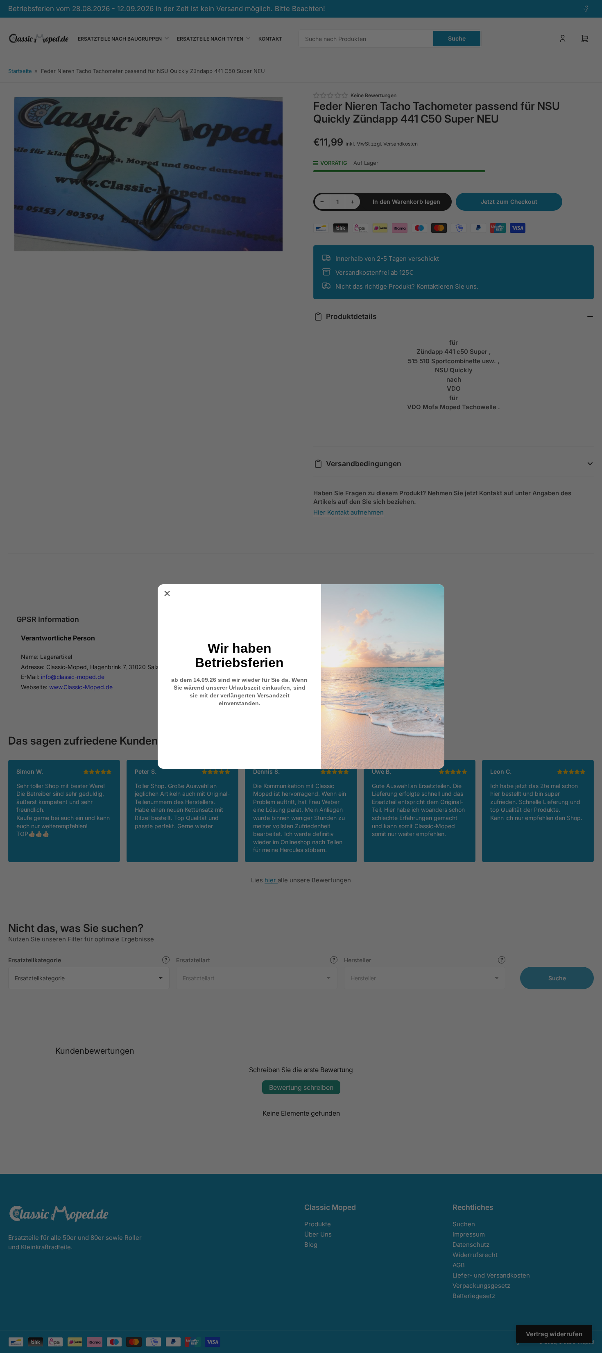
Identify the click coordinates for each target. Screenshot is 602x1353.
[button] (167, 593)
